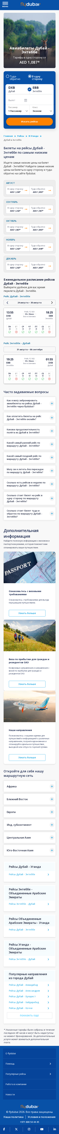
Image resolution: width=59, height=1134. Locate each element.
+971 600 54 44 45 (29, 1121)
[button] (29, 403)
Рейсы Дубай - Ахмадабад (23, 984)
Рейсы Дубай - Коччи (21, 1008)
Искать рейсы (29, 121)
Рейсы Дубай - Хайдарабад (24, 1002)
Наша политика (13, 1117)
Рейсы (20, 136)
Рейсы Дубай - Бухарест (22, 996)
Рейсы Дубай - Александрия (24, 990)
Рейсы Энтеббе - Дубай (22, 903)
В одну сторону (37, 77)
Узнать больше (27, 613)
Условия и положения (41, 1117)
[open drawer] (5, 3)
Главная (8, 136)
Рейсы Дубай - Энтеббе (22, 874)
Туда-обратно (15, 77)
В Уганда (33, 136)
